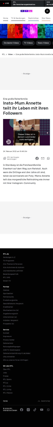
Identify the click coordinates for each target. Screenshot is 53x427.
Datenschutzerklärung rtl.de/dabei (16, 353)
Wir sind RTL (8, 366)
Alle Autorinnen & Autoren (13, 267)
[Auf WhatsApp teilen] (48, 158)
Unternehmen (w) (10, 317)
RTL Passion (7, 393)
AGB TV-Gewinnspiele (11, 350)
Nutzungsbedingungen (11, 347)
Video (10, 54)
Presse (5, 376)
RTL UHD (6, 277)
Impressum (7, 336)
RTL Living (7, 389)
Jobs (5, 373)
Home (5, 401)
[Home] (26, 11)
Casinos (6, 290)
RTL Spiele (7, 379)
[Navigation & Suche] (47, 11)
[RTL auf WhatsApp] (48, 409)
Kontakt (6, 333)
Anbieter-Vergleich (10, 320)
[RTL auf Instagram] (28, 409)
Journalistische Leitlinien (13, 271)
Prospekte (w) (8, 324)
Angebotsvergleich (10, 314)
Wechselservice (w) (11, 310)
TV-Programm (8, 261)
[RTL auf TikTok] (35, 409)
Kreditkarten (8, 307)
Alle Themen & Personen (13, 264)
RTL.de (6, 254)
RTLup (5, 383)
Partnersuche (8, 297)
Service (6, 330)
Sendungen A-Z (9, 257)
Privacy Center (8, 340)
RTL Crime (7, 386)
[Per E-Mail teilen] (42, 158)
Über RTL (6, 369)
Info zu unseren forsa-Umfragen (15, 360)
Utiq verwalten (9, 357)
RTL (3, 54)
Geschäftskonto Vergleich (13, 304)
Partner (6, 287)
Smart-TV (7, 281)
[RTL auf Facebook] (21, 409)
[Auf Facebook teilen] (37, 158)
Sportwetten (8, 293)
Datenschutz (8, 343)
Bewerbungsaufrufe (10, 274)
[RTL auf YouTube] (41, 409)
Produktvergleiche (10, 300)
